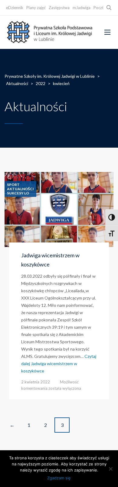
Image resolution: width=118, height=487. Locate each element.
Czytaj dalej (58, 363)
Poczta (99, 7)
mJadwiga (81, 7)
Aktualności (20, 189)
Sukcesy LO (18, 193)
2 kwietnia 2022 (35, 381)
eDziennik (14, 7)
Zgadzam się (59, 477)
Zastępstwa (59, 7)
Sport (13, 185)
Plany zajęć (36, 7)
